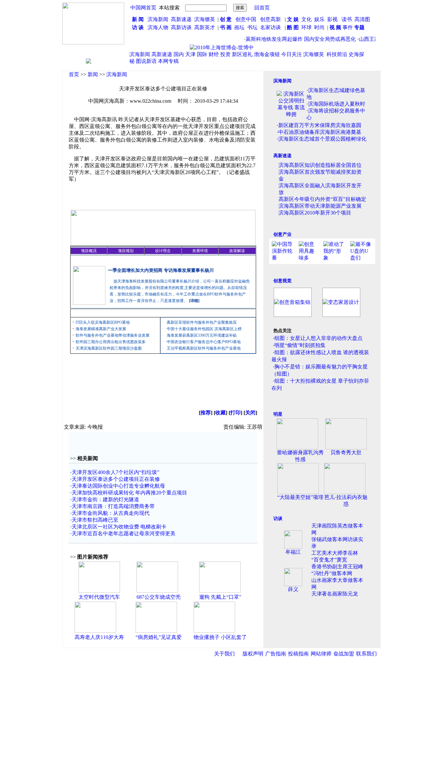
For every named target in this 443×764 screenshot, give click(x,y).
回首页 (262, 7)
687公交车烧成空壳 (159, 597)
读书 (346, 19)
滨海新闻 (158, 19)
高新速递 (181, 19)
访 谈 (138, 27)
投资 (225, 54)
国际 (202, 54)
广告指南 (275, 653)
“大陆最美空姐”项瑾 (300, 497)
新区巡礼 (242, 54)
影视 (333, 19)
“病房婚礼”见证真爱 (159, 637)
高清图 (362, 19)
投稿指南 (298, 653)
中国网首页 (143, 7)
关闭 (250, 412)
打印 (235, 412)
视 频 (335, 27)
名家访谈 (270, 27)
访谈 (277, 518)
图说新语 (146, 61)
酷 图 (293, 27)
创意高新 (271, 19)
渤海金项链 (267, 54)
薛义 (293, 589)
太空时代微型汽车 (99, 597)
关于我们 (224, 653)
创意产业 (282, 234)
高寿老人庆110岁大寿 (99, 637)
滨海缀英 (204, 19)
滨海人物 (158, 27)
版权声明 (253, 653)
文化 (306, 19)
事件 (347, 27)
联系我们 (366, 653)
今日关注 (291, 54)
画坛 (239, 27)
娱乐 (319, 19)
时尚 (319, 27)
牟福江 (293, 552)
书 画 (226, 27)
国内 (179, 54)
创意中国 (245, 19)
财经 (214, 54)
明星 (277, 414)
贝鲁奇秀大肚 (346, 452)
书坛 (252, 27)
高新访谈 (182, 27)
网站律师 (321, 653)
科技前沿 (337, 54)
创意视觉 (282, 280)
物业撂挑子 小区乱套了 (220, 637)
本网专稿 (168, 61)
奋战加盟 (343, 653)
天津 (190, 54)
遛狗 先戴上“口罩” (220, 597)
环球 (306, 27)
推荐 (205, 412)
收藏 (220, 412)
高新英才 (206, 27)
